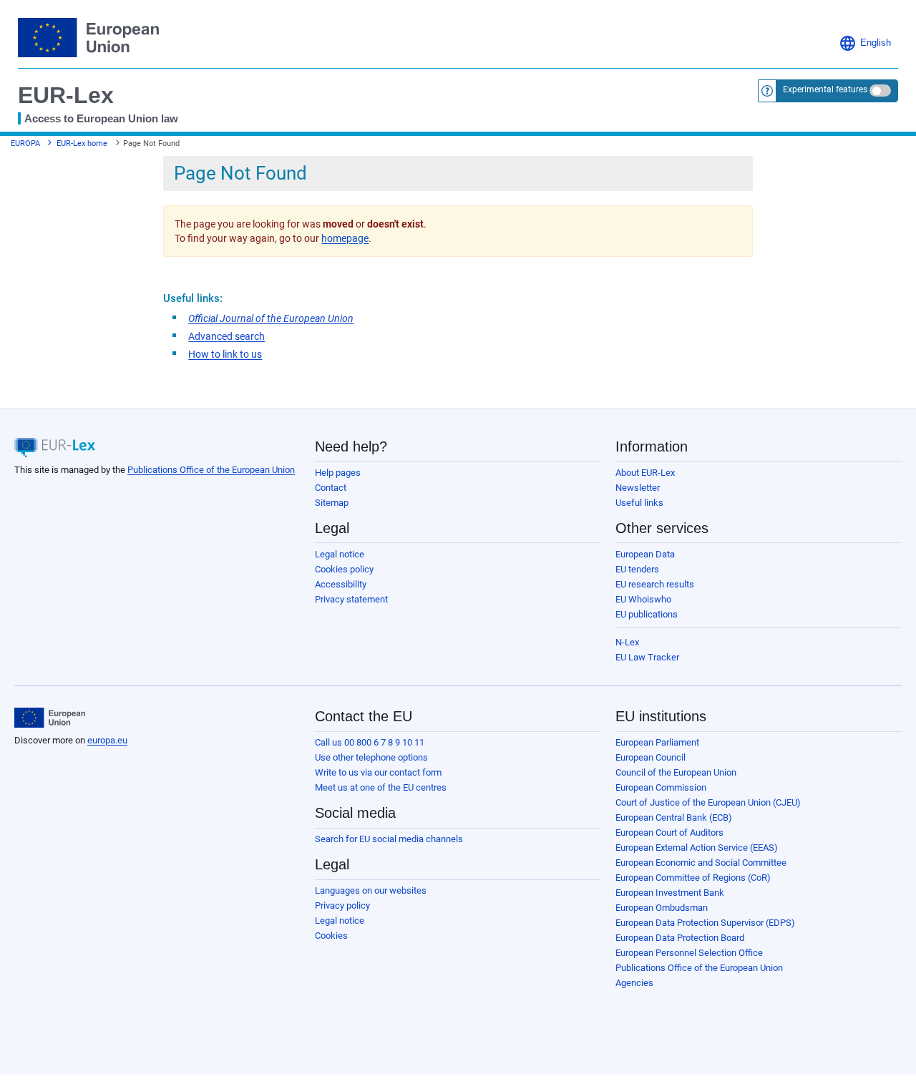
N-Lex (627, 642)
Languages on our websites (371, 890)
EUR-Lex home (82, 143)
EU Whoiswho (643, 599)
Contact (330, 487)
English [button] (875, 43)
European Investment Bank (669, 892)
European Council (650, 757)
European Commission (660, 787)
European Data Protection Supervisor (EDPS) (705, 922)
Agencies (634, 982)
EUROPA (25, 143)
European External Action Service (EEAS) (696, 847)
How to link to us (225, 354)
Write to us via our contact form (378, 772)
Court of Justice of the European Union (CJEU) (708, 802)
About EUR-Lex (645, 472)
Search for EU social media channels (389, 839)
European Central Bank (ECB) (673, 817)
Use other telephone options (371, 757)
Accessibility (340, 584)
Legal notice (339, 554)
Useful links (639, 502)
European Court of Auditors (669, 832)
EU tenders (637, 569)
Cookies (331, 935)
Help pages (338, 472)
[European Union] (49, 718)
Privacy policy (342, 905)
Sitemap (332, 502)
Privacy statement (351, 599)
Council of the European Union (675, 772)
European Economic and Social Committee (700, 862)
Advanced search (226, 336)
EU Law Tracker (647, 657)
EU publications (646, 614)
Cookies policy (344, 569)
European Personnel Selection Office (689, 952)
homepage (345, 238)
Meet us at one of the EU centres (381, 787)
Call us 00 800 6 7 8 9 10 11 (369, 742)
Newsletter (637, 487)
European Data (645, 554)
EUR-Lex (66, 95)
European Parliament (657, 742)
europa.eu (107, 740)
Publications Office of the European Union (211, 469)
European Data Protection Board (679, 937)
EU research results (654, 584)
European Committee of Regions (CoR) (693, 877)
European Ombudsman (661, 907)
